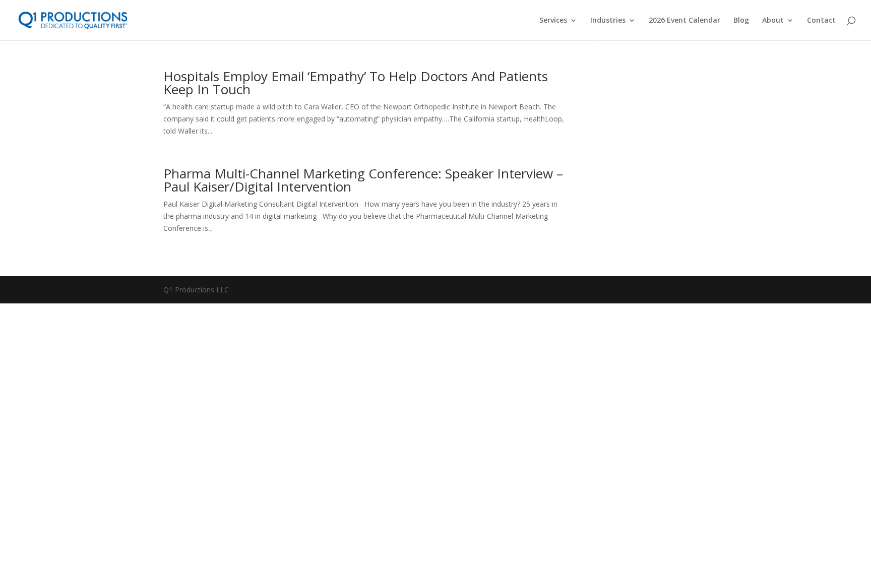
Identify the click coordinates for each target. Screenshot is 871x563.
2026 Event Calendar (684, 21)
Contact (821, 21)
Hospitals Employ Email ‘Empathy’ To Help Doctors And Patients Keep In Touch (355, 82)
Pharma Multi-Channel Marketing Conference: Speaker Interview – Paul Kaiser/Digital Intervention (363, 180)
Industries (608, 21)
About (773, 21)
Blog (741, 21)
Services (553, 21)
